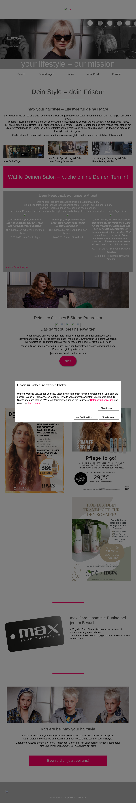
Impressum (34, 403)
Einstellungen (106, 408)
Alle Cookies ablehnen (85, 417)
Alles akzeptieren (109, 417)
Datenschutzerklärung (101, 400)
